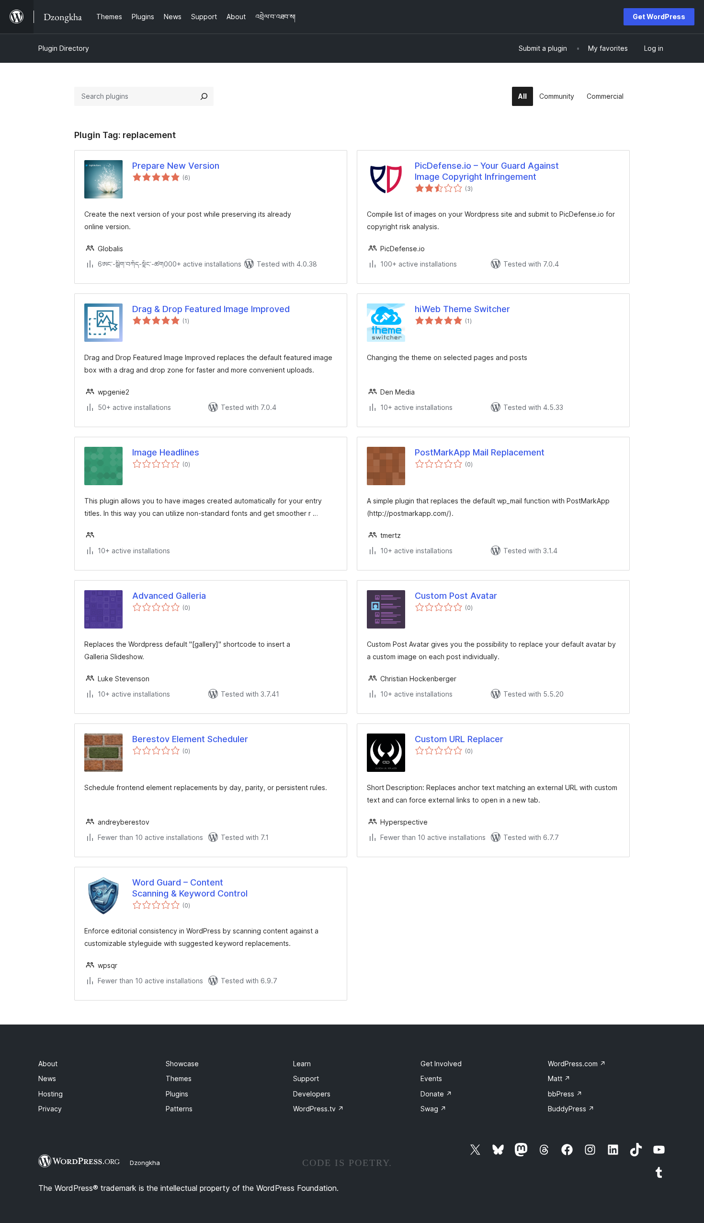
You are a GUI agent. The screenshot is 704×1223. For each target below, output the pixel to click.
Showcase (182, 1064)
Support (306, 1078)
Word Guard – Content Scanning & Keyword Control (190, 887)
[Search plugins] (204, 96)
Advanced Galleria (169, 596)
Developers (311, 1094)
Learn (302, 1064)
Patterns (179, 1109)
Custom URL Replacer (459, 739)
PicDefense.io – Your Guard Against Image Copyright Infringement (487, 171)
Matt (559, 1078)
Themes (179, 1078)
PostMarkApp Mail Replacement (480, 452)
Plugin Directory (63, 48)
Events (431, 1078)
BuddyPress (571, 1109)
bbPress (565, 1094)
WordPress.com (577, 1064)
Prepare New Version (175, 166)
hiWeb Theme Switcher (462, 309)
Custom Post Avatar (456, 596)
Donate (436, 1094)
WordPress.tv (318, 1109)
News (47, 1078)
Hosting (50, 1094)
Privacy (50, 1109)
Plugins (177, 1094)
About (47, 1064)
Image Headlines (165, 452)
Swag (433, 1109)
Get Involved (441, 1064)
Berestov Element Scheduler (190, 739)
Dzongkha (145, 1162)
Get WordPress (659, 16)
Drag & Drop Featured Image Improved (211, 309)
